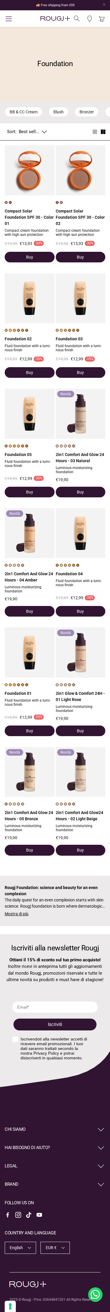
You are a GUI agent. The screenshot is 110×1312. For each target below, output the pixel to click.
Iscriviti (55, 1024)
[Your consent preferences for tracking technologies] (10, 1306)
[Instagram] (18, 1214)
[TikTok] (29, 1214)
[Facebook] (8, 1214)
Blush (58, 112)
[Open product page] (30, 170)
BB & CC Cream (24, 112)
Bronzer (86, 112)
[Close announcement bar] (104, 4)
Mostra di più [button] (16, 913)
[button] (21, 19)
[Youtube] (39, 1214)
